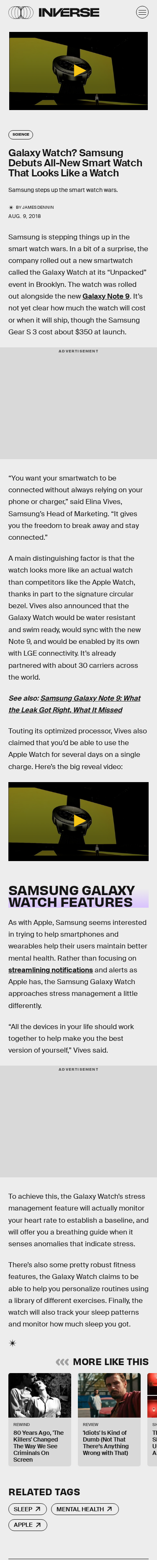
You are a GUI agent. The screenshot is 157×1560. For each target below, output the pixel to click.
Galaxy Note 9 (106, 296)
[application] (78, 71)
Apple (23, 1524)
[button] (78, 70)
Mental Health (80, 1509)
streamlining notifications (50, 970)
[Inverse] (69, 12)
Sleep (23, 1509)
